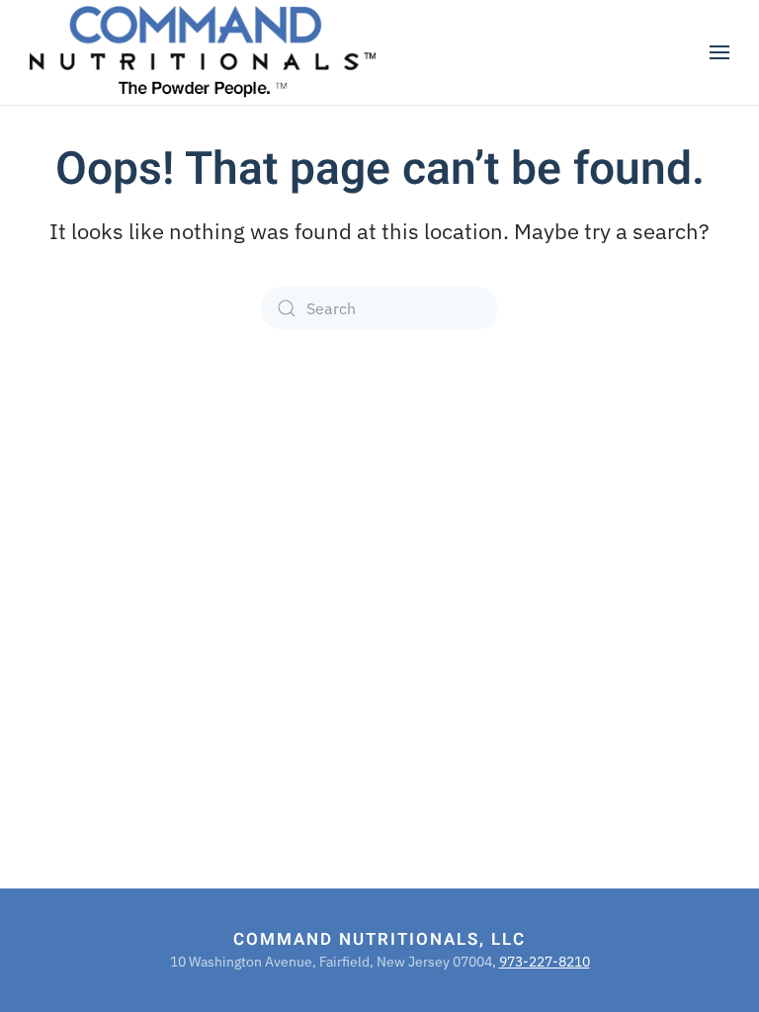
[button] (719, 52)
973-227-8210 (544, 961)
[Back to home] (203, 52)
